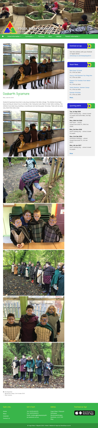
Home (5, 411)
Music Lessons (8, 395)
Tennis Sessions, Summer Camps (79, 87)
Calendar (58, 36)
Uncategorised (8, 392)
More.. (72, 97)
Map (52, 419)
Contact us (6, 418)
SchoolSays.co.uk (65, 425)
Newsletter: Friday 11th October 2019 (15, 393)
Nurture (40, 36)
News (50, 36)
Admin (47, 425)
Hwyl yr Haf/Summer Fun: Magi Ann (81, 75)
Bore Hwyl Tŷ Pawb (76, 70)
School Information (14, 36)
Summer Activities (75, 92)
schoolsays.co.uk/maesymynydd (80, 55)
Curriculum (28, 36)
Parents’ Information (71, 36)
